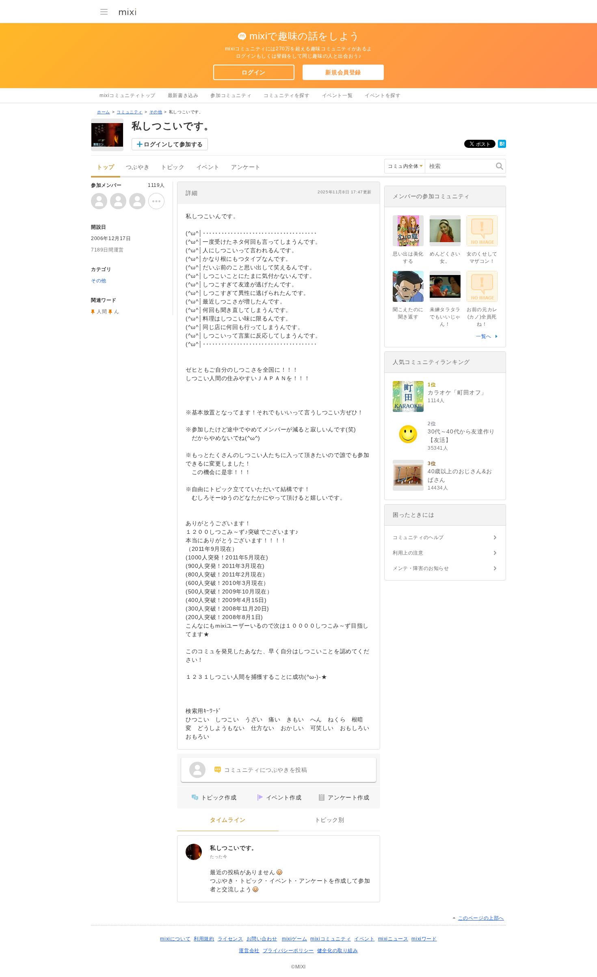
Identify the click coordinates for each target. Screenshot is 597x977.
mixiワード (424, 939)
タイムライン (228, 820)
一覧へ (483, 336)
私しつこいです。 (233, 848)
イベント (208, 167)
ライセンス (230, 939)
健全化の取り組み (337, 950)
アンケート (246, 167)
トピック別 (329, 820)
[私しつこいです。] (194, 852)
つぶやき (137, 167)
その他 (155, 112)
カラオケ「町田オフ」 (457, 392)
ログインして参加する (173, 144)
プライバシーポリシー (288, 950)
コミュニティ (130, 112)
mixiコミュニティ (330, 939)
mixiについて (175, 939)
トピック (172, 167)
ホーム (103, 112)
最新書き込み (183, 95)
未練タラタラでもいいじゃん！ (445, 317)
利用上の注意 (408, 553)
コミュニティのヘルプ (418, 537)
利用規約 (204, 939)
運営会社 (249, 950)
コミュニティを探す (286, 95)
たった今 (218, 856)
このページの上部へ (481, 918)
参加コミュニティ (230, 95)
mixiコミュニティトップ (128, 95)
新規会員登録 (343, 72)
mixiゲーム (294, 939)
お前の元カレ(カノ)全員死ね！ (482, 317)
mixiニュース (393, 939)
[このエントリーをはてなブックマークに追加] (502, 146)
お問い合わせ (262, 939)
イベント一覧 (337, 95)
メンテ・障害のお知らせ (421, 568)
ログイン (253, 72)
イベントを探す (382, 95)
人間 (102, 311)
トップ (106, 167)
